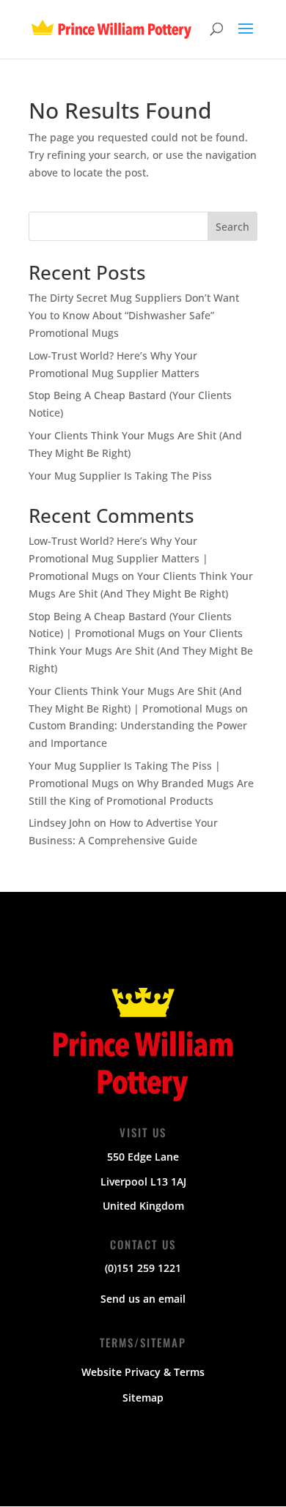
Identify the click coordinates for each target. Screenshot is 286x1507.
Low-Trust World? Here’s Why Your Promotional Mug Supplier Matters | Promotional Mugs (118, 558)
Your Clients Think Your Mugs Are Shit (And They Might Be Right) (141, 650)
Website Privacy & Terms (143, 1372)
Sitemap (143, 1397)
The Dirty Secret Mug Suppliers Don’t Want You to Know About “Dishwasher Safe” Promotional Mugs (134, 315)
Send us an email (143, 1299)
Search (232, 227)
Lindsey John (60, 823)
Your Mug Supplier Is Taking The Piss (120, 476)
